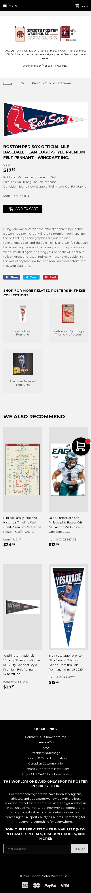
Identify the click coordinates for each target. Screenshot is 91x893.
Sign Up (79, 849)
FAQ (45, 747)
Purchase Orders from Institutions (45, 768)
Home (7, 83)
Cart (84, 5)
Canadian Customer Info (45, 763)
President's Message (45, 753)
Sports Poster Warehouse (49, 876)
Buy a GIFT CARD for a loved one (45, 774)
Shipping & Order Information (46, 758)
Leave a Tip (46, 742)
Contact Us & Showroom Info (45, 737)
